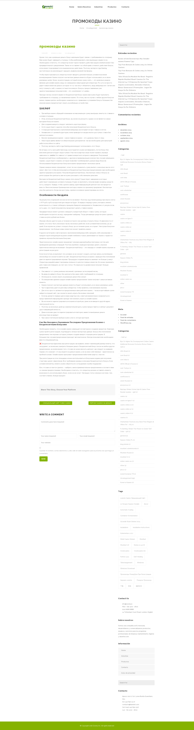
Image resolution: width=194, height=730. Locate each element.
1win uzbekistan (125, 190)
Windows (140, 563)
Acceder (123, 315)
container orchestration (129, 516)
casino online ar (125, 227)
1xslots (52, 155)
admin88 (44, 53)
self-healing (138, 557)
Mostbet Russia (126, 271)
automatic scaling (126, 510)
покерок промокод (144, 580)
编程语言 (139, 586)
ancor (146, 504)
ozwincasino (124, 551)
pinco (122, 288)
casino (122, 214)
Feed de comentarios (128, 320)
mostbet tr (124, 275)
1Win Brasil (124, 169)
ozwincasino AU (140, 551)
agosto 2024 (124, 141)
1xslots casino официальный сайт (132, 498)
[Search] (152, 45)
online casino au (126, 279)
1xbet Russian (125, 199)
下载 (121, 586)
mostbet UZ (124, 545)
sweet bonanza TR (127, 292)
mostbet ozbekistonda (128, 266)
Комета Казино (126, 300)
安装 (129, 586)
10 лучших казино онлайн (129, 504)
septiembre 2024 (126, 138)
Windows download (127, 568)
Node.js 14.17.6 (139, 545)
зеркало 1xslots (126, 580)
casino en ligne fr (126, 218)
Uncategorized (91, 28)
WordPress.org (125, 323)
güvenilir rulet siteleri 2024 (130, 521)
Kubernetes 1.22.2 (126, 533)
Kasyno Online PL (126, 258)
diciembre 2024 (125, 130)
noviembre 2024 (126, 133)
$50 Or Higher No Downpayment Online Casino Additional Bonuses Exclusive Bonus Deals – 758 (137, 162)
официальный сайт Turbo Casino (57, 403)
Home (82, 28)
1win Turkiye (124, 186)
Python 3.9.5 (124, 557)
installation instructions (141, 527)
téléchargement (126, 563)
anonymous (124, 203)
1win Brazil (124, 173)
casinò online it (125, 231)
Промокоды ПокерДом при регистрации (135, 574)
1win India (123, 178)
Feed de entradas (126, 317)
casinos (123, 235)
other (122, 283)
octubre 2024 (125, 135)
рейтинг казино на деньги (101, 403)
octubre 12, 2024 (56, 53)
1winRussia (124, 194)
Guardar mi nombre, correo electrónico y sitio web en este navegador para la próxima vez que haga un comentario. (76, 452)
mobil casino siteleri (127, 539)
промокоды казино (57, 46)
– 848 (122, 155)
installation (124, 527)
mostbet (143, 539)
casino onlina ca (126, 223)
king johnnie (124, 262)
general (123, 254)
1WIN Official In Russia (128, 182)
